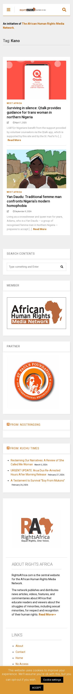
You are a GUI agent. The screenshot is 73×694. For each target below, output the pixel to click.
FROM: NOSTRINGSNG (25, 424)
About (19, 645)
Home (19, 657)
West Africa (14, 103)
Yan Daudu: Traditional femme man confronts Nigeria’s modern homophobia (34, 201)
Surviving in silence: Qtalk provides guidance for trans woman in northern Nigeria (34, 112)
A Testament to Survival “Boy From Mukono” (38, 480)
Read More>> (47, 614)
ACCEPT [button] (36, 687)
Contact (20, 651)
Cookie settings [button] (52, 679)
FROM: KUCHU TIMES (24, 448)
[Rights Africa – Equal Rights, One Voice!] (30, 13)
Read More (14, 140)
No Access (22, 663)
